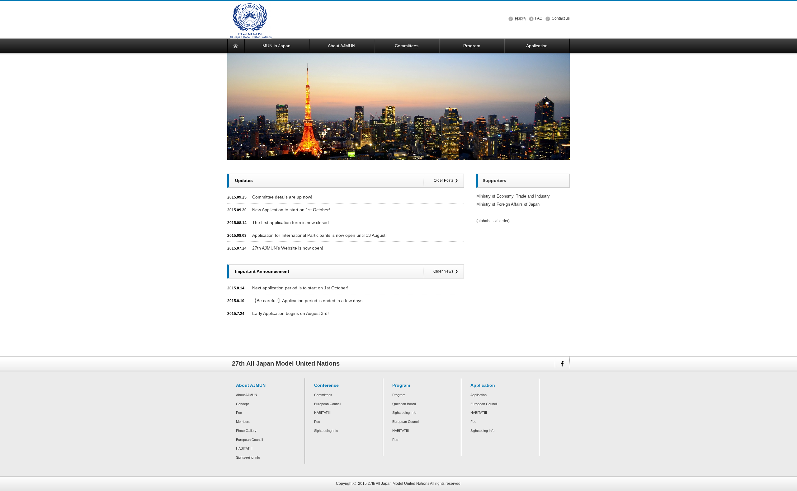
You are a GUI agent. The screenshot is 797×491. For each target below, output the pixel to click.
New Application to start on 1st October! (291, 209)
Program (398, 395)
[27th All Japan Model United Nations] (250, 34)
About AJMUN (246, 395)
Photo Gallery (246, 431)
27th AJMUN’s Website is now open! (287, 247)
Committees (323, 395)
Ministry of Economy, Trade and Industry (513, 196)
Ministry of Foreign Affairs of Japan (508, 204)
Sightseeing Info (248, 457)
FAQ (538, 18)
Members (243, 421)
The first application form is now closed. (291, 222)
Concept (242, 404)
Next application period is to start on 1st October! (300, 287)
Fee (239, 412)
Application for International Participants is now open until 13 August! (319, 235)
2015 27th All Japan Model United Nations (393, 483)
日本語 (520, 18)
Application (478, 395)
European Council (249, 440)
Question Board (404, 404)
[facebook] (562, 364)
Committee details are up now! (282, 196)
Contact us (561, 18)
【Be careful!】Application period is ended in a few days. (308, 300)
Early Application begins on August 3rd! (290, 313)
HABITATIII (244, 448)
